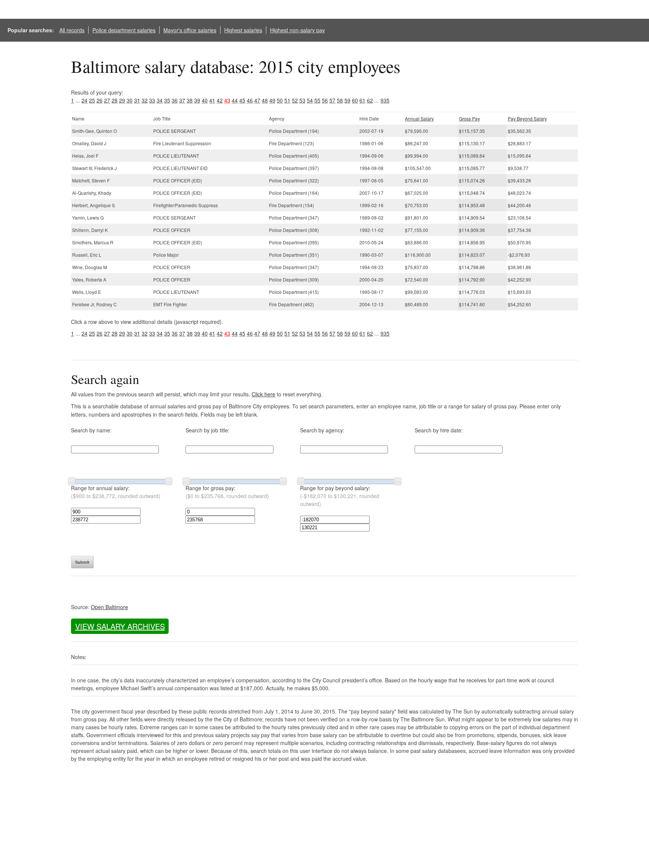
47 (257, 100)
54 (310, 100)
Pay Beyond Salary (527, 118)
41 (212, 100)
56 (325, 100)
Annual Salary (419, 118)
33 (152, 100)
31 (137, 100)
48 (265, 100)
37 (182, 100)
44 (235, 100)
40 (205, 100)
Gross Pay (469, 118)
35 (167, 100)
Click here (263, 394)
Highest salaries (243, 30)
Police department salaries (123, 30)
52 (295, 100)
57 (332, 100)
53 (302, 100)
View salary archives (120, 626)
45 (242, 100)
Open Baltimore (109, 607)
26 (100, 100)
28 (115, 100)
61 (362, 100)
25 (92, 100)
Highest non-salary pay (297, 30)
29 (122, 100)
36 (175, 100)
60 (355, 100)
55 (317, 100)
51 (287, 100)
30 (130, 100)
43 (227, 100)
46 (250, 100)
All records (72, 30)
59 (347, 100)
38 (190, 100)
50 (280, 100)
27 (107, 100)
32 (145, 100)
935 (384, 100)
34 (160, 100)
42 (220, 100)
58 (340, 100)
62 (370, 100)
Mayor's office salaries (189, 30)
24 (85, 100)
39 (197, 100)
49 (272, 100)
